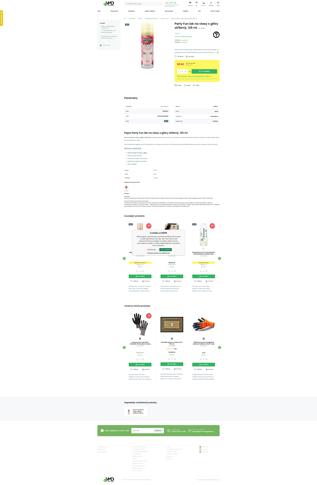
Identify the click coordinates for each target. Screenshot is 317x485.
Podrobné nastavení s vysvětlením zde (158, 253)
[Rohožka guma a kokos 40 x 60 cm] (171, 324)
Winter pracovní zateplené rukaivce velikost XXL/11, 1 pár (204, 343)
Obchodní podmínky (139, 449)
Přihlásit (158, 430)
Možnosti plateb (137, 456)
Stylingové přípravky (151, 18)
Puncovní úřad (137, 470)
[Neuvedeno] (216, 37)
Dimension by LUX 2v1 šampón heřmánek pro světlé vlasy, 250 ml (203, 253)
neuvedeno (184, 40)
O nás (168, 447)
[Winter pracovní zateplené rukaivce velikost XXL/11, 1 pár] (203, 324)
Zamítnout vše (151, 249)
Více (215, 52)
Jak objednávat (137, 454)
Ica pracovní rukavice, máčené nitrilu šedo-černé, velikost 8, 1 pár (140, 343)
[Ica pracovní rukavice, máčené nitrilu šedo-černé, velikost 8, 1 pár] (140, 324)
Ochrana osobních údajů (140, 461)
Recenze (169, 459)
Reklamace (170, 456)
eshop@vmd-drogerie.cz (172, 4)
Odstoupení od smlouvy (140, 447)
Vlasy (140, 18)
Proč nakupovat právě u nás (175, 449)
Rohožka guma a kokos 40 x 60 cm (172, 343)
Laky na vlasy (164, 18)
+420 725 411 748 (170, 3)
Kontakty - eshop (172, 451)
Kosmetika (132, 18)
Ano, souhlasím (165, 249)
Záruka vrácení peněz (139, 466)
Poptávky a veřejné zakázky (140, 451)
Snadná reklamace (138, 463)
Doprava (135, 459)
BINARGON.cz (216, 479)
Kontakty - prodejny (172, 454)
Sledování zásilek (137, 468)
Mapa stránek (146, 479)
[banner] (108, 4)
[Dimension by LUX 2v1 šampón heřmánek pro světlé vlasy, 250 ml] (203, 234)
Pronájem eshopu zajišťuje (204, 479)
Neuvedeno (183, 42)
